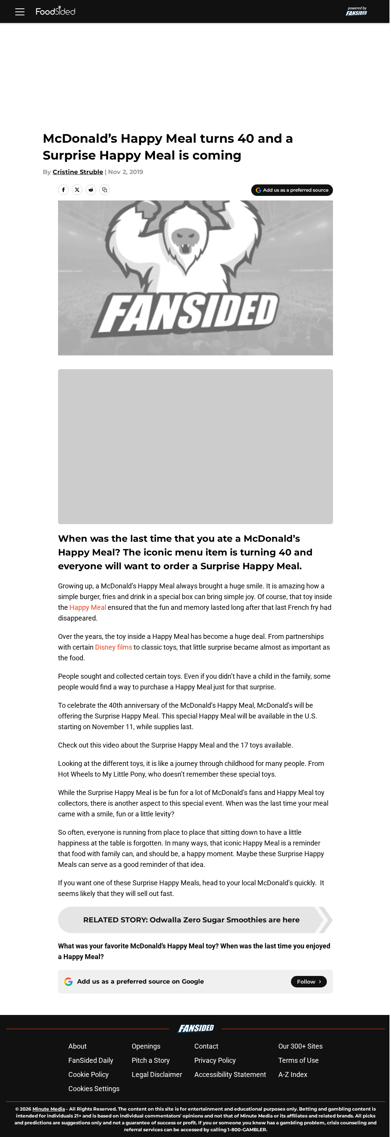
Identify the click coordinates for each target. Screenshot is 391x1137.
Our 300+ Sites (300, 1046)
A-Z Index (292, 1074)
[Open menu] (19, 11)
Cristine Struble (78, 172)
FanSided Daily (90, 1060)
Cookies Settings (94, 1089)
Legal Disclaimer (157, 1074)
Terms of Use (298, 1060)
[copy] (104, 189)
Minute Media (48, 1109)
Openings (146, 1046)
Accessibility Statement (230, 1074)
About (77, 1046)
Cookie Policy (88, 1074)
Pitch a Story (151, 1060)
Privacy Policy (215, 1060)
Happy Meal (87, 607)
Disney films (113, 647)
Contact (206, 1046)
